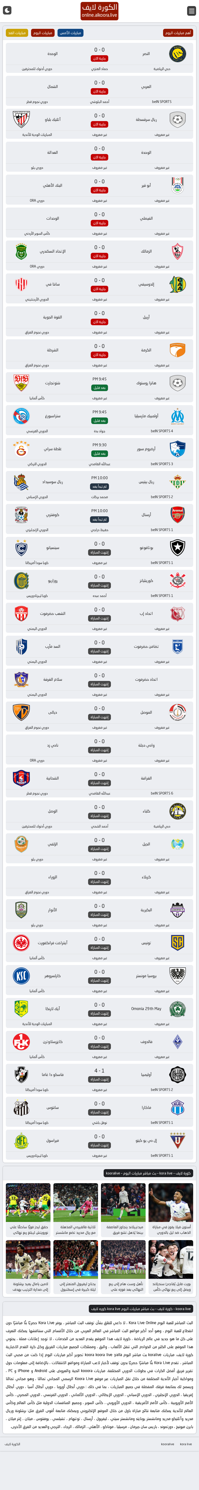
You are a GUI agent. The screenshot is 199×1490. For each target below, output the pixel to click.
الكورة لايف (12, 1444)
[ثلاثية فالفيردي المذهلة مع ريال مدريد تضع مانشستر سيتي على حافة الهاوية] (75, 1202)
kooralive (167, 1444)
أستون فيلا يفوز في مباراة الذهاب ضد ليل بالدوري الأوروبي (171, 1232)
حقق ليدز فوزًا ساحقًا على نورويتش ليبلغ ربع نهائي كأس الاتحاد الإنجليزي (29, 1232)
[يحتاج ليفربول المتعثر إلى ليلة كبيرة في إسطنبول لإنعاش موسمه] (75, 1259)
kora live (186, 1444)
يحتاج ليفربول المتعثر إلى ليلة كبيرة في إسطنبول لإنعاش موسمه (78, 1289)
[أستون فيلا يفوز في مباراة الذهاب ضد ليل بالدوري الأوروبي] (171, 1202)
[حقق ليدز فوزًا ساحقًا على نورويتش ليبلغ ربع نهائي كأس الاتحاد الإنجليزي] (28, 1202)
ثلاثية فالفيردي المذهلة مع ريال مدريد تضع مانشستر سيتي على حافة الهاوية (76, 1232)
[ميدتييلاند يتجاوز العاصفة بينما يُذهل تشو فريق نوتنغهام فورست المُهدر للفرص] (123, 1202)
